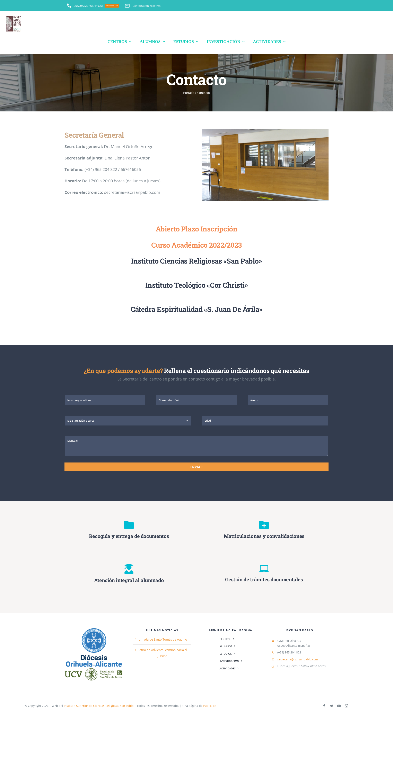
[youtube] (339, 705)
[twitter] (331, 705)
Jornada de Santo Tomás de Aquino (162, 639)
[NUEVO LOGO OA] (93, 628)
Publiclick (209, 706)
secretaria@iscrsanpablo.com (297, 659)
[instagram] (346, 705)
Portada (188, 93)
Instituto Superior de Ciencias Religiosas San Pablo (98, 706)
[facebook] (324, 705)
